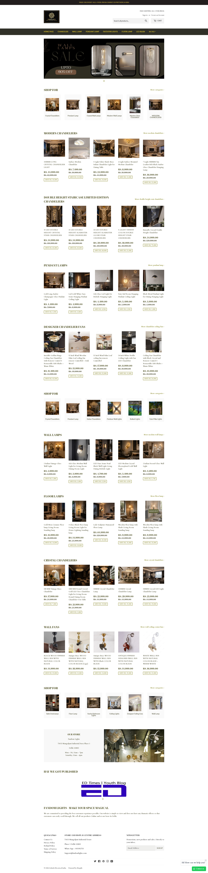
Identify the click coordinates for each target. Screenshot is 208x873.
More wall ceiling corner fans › (152, 627)
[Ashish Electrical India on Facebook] (99, 864)
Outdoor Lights (110, 32)
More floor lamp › (157, 496)
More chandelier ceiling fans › (152, 326)
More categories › (157, 90)
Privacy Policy (49, 845)
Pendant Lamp (92, 32)
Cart (159, 21)
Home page (49, 32)
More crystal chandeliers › (154, 560)
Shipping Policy (50, 854)
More (152, 32)
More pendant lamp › (156, 265)
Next (159, 59)
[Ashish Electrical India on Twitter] (95, 864)
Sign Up (160, 850)
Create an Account (157, 15)
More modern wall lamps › (154, 435)
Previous (49, 59)
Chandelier (63, 32)
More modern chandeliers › (153, 133)
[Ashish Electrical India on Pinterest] (103, 864)
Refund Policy (49, 848)
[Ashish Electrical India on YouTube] (111, 864)
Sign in (145, 15)
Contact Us (48, 842)
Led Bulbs (140, 32)
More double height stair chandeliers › (149, 199)
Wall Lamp (77, 32)
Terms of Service (50, 851)
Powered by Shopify (75, 870)
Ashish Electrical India (57, 870)
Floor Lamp (127, 32)
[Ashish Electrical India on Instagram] (107, 864)
